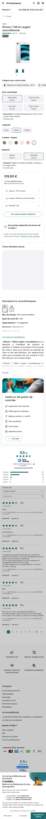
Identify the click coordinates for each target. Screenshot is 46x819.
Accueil (8, 16)
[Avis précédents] (4, 631)
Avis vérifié (7, 505)
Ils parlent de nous (9, 700)
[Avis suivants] (41, 632)
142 (36, 632)
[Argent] (34, 143)
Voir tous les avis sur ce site (24, 468)
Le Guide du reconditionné (12, 720)
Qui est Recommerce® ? (11, 691)
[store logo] (13, 3)
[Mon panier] (43, 3)
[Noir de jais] (16, 143)
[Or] (10, 143)
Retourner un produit (10, 736)
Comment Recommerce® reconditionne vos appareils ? (22, 717)
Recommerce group (9, 704)
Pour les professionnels (11, 740)
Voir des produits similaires (23, 214)
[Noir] (4, 143)
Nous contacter (8, 730)
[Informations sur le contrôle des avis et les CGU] (34, 464)
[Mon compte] (38, 3)
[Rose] (22, 143)
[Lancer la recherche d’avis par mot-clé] (42, 496)
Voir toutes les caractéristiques (13, 337)
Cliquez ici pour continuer (30, 236)
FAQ (3, 733)
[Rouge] (28, 143)
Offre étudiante (7, 694)
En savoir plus (8, 119)
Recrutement (7, 707)
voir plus (13, 566)
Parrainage (6, 697)
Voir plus (5, 372)
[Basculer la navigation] (3, 3)
